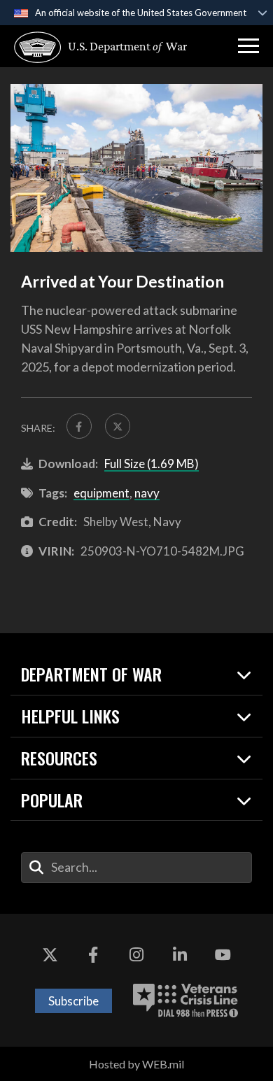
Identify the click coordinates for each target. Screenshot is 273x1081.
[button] (248, 46)
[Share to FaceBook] (79, 426)
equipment (102, 493)
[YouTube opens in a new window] (222, 955)
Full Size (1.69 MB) (151, 463)
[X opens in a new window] (50, 955)
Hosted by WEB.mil (136, 1064)
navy (147, 493)
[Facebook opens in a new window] (93, 955)
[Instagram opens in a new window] (136, 955)
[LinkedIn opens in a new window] (179, 955)
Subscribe (73, 1001)
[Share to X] (117, 426)
